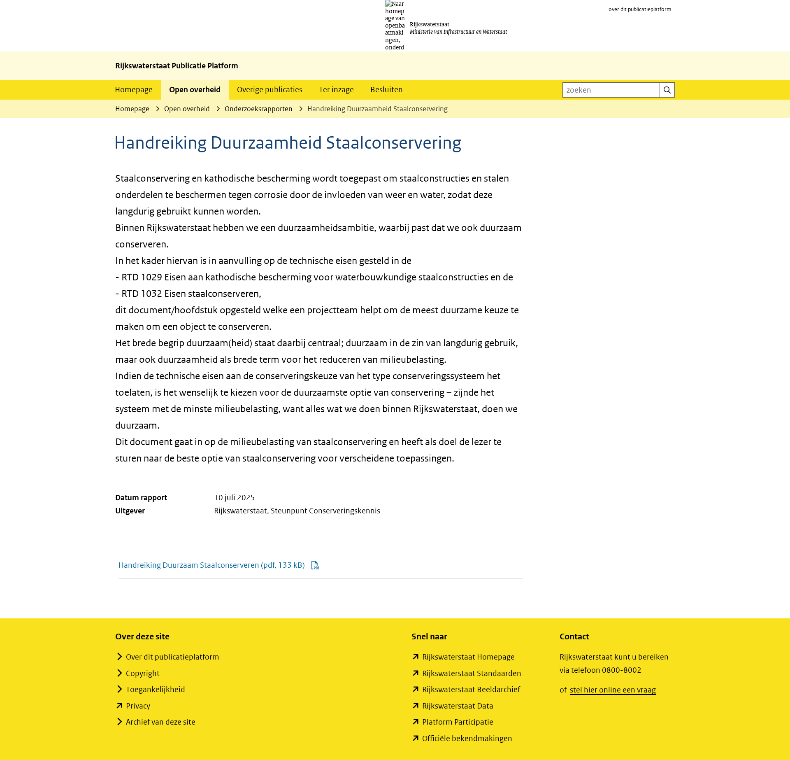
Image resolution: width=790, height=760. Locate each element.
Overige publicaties (269, 89)
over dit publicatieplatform (640, 9)
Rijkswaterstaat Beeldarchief (471, 689)
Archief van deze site (160, 722)
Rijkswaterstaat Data (457, 706)
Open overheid (195, 89)
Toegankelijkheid (155, 689)
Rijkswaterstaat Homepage (468, 657)
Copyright (143, 673)
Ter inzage (336, 89)
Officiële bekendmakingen (467, 738)
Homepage (134, 89)
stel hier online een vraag (613, 690)
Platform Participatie (457, 722)
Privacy (138, 706)
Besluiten (386, 89)
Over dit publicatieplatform (172, 657)
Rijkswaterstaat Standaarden (471, 673)
